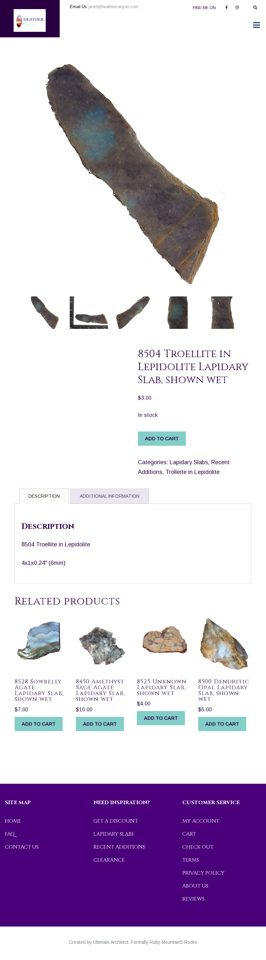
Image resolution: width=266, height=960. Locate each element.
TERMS (190, 860)
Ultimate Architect (110, 942)
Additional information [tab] (109, 496)
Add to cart (162, 438)
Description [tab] (44, 496)
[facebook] (226, 7)
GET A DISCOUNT (115, 821)
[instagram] (237, 7)
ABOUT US (195, 886)
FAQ (10, 834)
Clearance (109, 860)
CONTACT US (22, 847)
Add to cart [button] (38, 724)
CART (189, 834)
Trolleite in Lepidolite (192, 472)
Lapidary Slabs (189, 462)
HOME (13, 821)
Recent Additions (119, 847)
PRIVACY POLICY (203, 873)
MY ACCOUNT (200, 821)
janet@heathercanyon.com (113, 6)
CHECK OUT (197, 847)
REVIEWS (193, 899)
